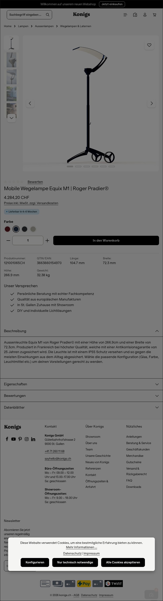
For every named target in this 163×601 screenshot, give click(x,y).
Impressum (106, 595)
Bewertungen (15, 396)
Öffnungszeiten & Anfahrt (96, 484)
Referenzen (93, 468)
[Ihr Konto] (144, 14)
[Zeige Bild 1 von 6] (70, 166)
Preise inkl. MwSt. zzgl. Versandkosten (31, 203)
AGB (76, 595)
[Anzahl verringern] (8, 240)
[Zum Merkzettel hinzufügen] (149, 45)
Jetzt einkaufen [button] (112, 4)
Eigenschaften (15, 384)
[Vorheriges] (30, 103)
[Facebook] (7, 440)
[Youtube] (13, 440)
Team (89, 449)
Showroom (92, 437)
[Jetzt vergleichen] (135, 14)
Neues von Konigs (97, 462)
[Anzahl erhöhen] (47, 240)
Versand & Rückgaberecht (136, 471)
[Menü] (125, 14)
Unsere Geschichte (98, 456)
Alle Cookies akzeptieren (123, 562)
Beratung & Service (138, 443)
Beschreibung (15, 331)
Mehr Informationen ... (81, 547)
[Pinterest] (20, 440)
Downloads (133, 487)
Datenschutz (89, 595)
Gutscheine (133, 462)
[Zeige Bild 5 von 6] (103, 166)
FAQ (129, 480)
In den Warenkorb (106, 240)
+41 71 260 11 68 (54, 451)
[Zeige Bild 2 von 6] (78, 166)
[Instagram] (26, 440)
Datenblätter (14, 407)
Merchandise (134, 456)
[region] (81, 103)
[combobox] (25, 14)
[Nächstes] (151, 103)
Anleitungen (134, 437)
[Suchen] (48, 14)
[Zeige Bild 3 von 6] (86, 166)
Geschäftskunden (138, 449)
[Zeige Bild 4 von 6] (95, 166)
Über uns (91, 443)
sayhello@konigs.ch (58, 458)
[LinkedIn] (33, 440)
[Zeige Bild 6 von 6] (112, 166)
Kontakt (90, 475)
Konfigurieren (35, 562)
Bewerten (35, 182)
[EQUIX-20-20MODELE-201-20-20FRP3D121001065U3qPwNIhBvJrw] (91, 103)
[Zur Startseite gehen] (81, 15)
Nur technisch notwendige (75, 562)
